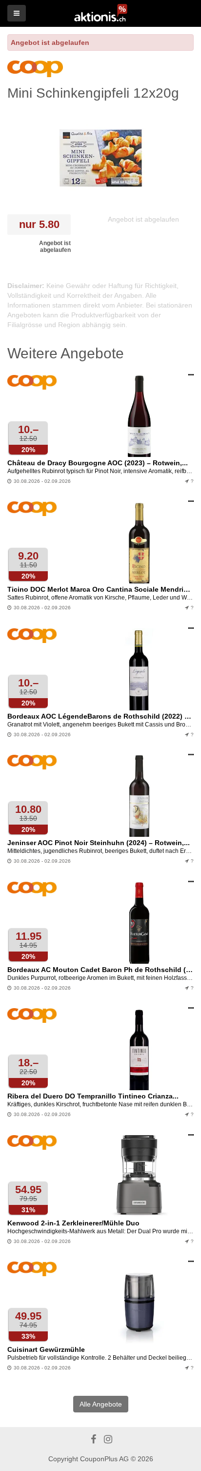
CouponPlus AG (104, 1459)
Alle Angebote (101, 1404)
